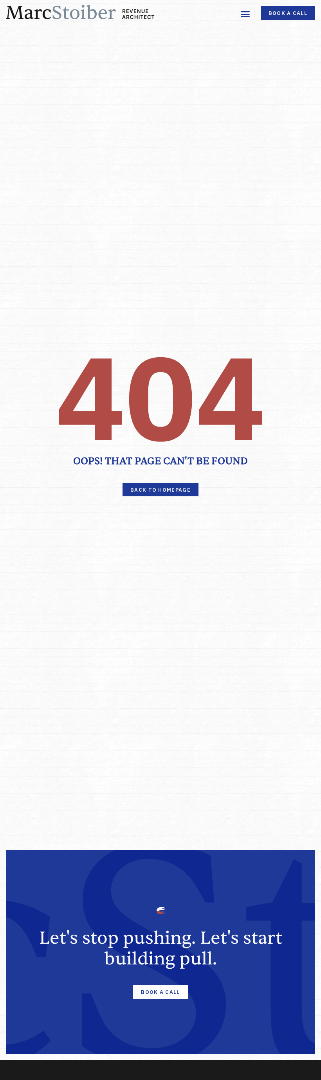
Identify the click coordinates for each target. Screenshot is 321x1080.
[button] (245, 13)
